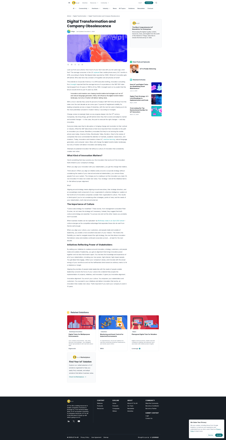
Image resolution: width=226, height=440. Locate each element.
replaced (96, 72)
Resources (100, 408)
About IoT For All (132, 403)
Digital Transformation (79, 16)
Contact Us (148, 418)
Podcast (150, 8)
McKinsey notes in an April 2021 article (111, 221)
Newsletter (141, 8)
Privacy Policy (85, 437)
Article (69, 16)
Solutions (131, 8)
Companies (115, 408)
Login (147, 416)
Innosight (73, 84)
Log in (140, 2)
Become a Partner (151, 408)
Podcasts (100, 406)
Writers (114, 411)
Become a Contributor (152, 406)
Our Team (130, 406)
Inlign (73, 31)
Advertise (84, 3)
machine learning (109, 139)
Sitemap (105, 437)
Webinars (100, 403)
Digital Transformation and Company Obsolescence (104, 16)
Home (114, 403)
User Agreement (96, 437)
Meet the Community (151, 403)
